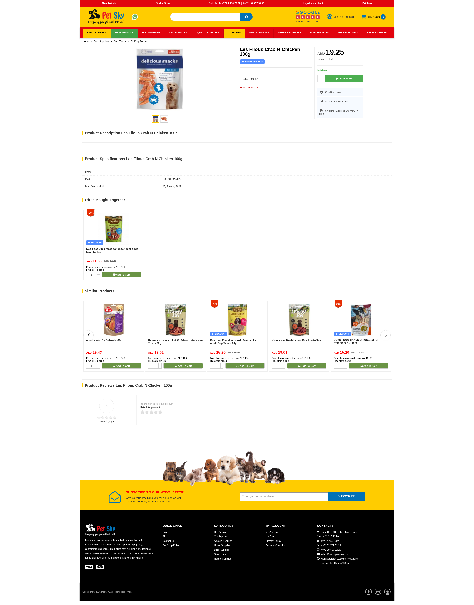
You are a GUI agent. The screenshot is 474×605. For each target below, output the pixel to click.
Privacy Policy (273, 541)
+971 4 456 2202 (330, 541)
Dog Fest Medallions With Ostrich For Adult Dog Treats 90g (234, 341)
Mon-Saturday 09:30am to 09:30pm (340, 558)
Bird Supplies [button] (319, 32)
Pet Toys (367, 3)
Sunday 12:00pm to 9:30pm (335, 563)
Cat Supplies (221, 536)
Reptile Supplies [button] (289, 32)
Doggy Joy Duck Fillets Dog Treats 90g (296, 339)
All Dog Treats (139, 41)
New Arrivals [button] (124, 32)
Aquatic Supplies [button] (207, 32)
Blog (165, 536)
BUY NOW (345, 78)
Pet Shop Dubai (171, 545)
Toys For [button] (234, 32)
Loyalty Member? (313, 3)
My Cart (270, 536)
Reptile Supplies (222, 558)
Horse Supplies (222, 545)
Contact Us (169, 541)
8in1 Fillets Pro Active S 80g (103, 339)
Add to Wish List (250, 87)
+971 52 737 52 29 (254, 3)
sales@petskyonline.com (334, 554)
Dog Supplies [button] (151, 32)
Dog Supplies (101, 41)
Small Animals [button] (259, 32)
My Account (272, 532)
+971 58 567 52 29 (331, 549)
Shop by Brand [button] (377, 32)
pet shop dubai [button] (348, 32)
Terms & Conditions (276, 545)
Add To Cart (123, 274)
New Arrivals (109, 3)
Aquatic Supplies (223, 541)
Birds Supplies (222, 549)
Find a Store (163, 3)
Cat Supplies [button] (178, 32)
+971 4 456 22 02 (230, 3)
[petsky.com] (106, 17)
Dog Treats (120, 41)
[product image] (159, 79)
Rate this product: (150, 407)
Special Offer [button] (96, 32)
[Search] (246, 17)
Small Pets (220, 554)
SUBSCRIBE (346, 496)
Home (85, 41)
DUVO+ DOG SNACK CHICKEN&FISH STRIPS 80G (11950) (356, 341)
